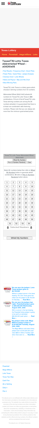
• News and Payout (8, 80)
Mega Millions (25, 54)
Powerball (13, 54)
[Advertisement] (19, 27)
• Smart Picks (29, 71)
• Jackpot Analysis (27, 74)
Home (4, 54)
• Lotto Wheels (19, 77)
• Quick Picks (16, 74)
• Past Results (7, 71)
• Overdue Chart (7, 77)
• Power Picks (7, 74)
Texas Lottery (8, 50)
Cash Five (6, 380)
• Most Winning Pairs (9, 82)
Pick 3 (5, 391)
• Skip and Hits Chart (23, 80)
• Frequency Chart (18, 71)
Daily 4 (5, 387)
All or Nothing (7, 384)
